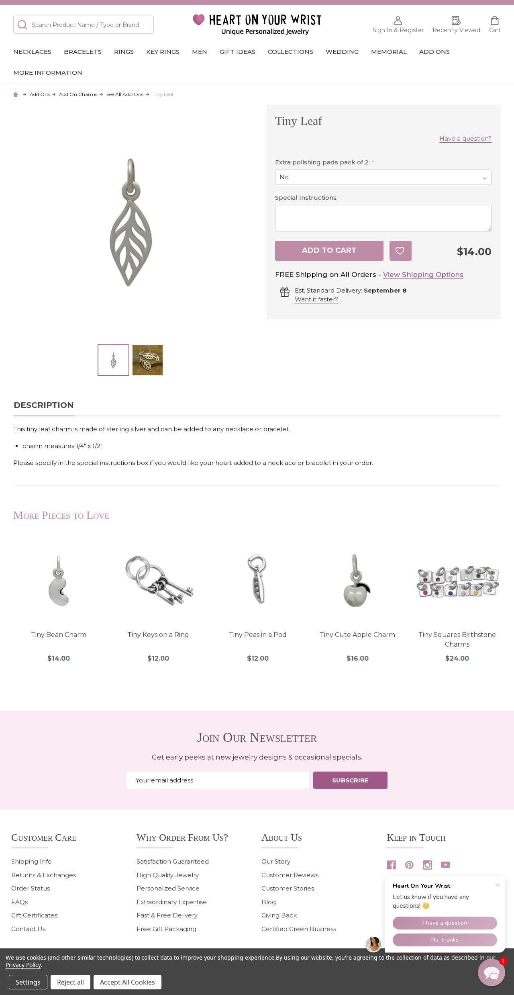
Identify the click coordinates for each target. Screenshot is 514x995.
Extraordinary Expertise (172, 902)
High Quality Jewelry (168, 875)
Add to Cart (329, 250)
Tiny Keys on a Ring (158, 635)
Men (199, 51)
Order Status (30, 888)
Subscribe (350, 780)
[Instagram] (427, 865)
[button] (491, 972)
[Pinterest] (409, 865)
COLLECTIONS (290, 51)
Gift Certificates (34, 915)
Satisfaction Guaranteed (173, 861)
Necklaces (32, 51)
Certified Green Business (298, 929)
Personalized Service (168, 888)
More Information (47, 72)
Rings (124, 51)
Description (44, 405)
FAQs (19, 902)
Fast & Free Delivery (167, 915)
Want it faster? (317, 299)
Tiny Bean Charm (58, 635)
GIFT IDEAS (237, 51)
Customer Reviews (289, 875)
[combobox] (83, 25)
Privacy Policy (23, 964)
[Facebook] (391, 865)
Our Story (275, 861)
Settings (28, 982)
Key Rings (162, 51)
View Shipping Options (423, 274)
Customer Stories (287, 888)
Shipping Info (31, 861)
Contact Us (28, 929)
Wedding (342, 51)
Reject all (70, 982)
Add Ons (434, 51)
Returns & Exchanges (43, 875)
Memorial (389, 51)
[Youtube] (445, 865)
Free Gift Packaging (166, 929)
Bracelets (83, 51)
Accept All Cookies (127, 982)
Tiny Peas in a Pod (258, 635)
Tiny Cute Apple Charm (357, 635)
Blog (268, 902)
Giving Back (279, 915)
